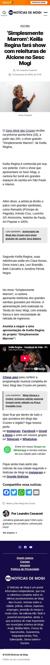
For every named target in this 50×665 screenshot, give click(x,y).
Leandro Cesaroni (28, 70)
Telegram (13, 439)
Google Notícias (18, 476)
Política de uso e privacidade (16, 659)
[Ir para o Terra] (8, 2)
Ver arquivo (10, 532)
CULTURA (25, 26)
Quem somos (25, 557)
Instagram (14, 431)
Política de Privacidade (25, 569)
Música (9, 503)
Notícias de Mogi (19, 654)
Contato (25, 561)
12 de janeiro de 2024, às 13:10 (26, 74)
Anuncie (25, 565)
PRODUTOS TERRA (39, 2)
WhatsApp (30, 439)
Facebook (28, 431)
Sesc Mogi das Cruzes (20, 130)
